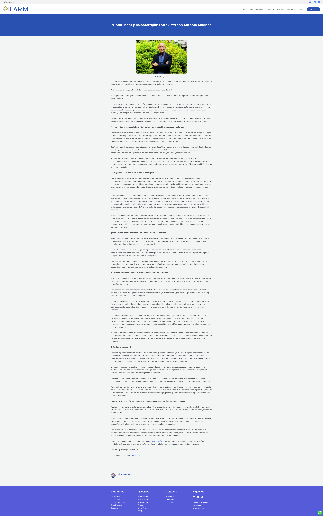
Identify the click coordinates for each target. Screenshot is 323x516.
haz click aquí (135, 456)
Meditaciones (143, 497)
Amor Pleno (142, 508)
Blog (140, 511)
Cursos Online (116, 499)
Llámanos (169, 502)
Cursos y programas (256, 9)
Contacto (301, 9)
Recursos (280, 9)
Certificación (157, 441)
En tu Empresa (116, 505)
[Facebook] (315, 2)
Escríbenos (170, 497)
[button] (263, 9)
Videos (140, 505)
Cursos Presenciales (118, 502)
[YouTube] (310, 2)
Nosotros (290, 9)
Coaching (114, 508)
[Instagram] (319, 2)
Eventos (269, 9)
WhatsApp (170, 499)
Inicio (245, 9)
